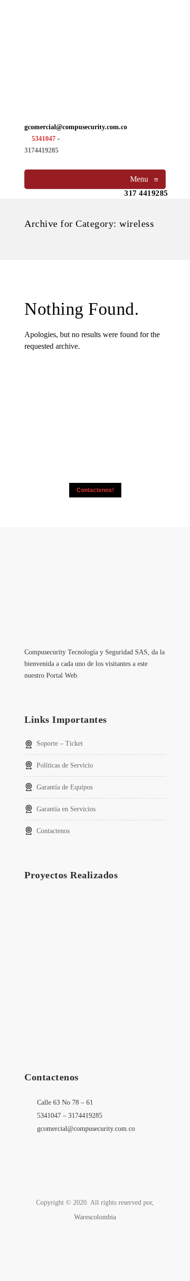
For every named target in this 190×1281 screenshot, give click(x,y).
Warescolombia (95, 1217)
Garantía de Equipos (65, 787)
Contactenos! (95, 490)
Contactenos (53, 831)
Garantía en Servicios (66, 809)
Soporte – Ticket (60, 743)
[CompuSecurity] (95, 48)
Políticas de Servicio (65, 765)
